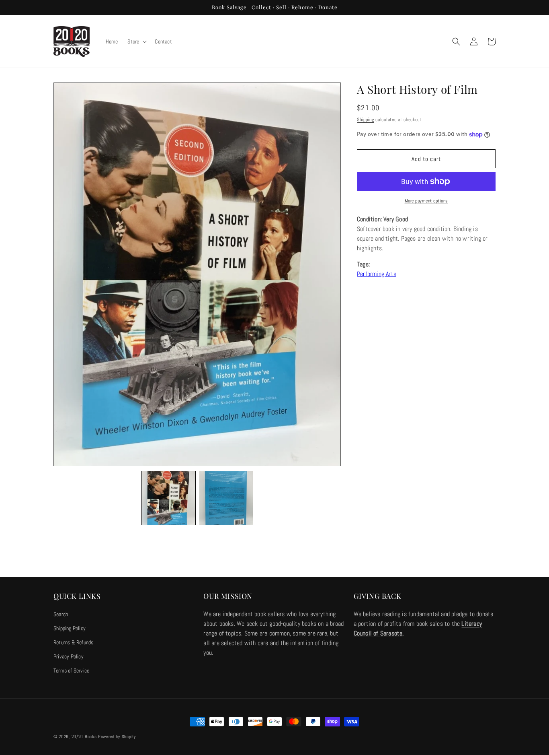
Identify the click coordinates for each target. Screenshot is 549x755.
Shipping (365, 119)
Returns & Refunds (73, 642)
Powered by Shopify (117, 736)
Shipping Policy (69, 628)
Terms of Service (71, 670)
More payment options (426, 201)
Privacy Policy (68, 656)
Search (60, 614)
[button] (136, 41)
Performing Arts (376, 274)
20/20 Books (84, 736)
